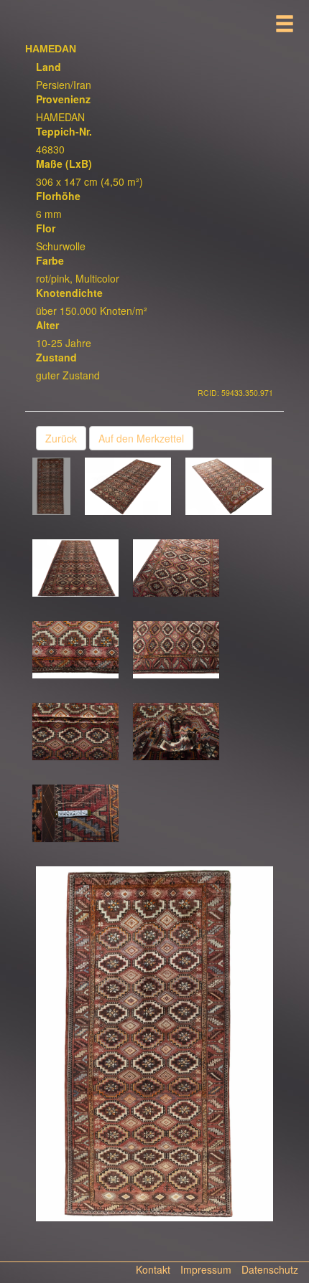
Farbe (50, 260)
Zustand (56, 357)
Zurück (61, 438)
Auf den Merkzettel (141, 438)
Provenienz (63, 99)
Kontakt (153, 1269)
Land (48, 67)
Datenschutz (269, 1269)
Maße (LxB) (64, 163)
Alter (47, 325)
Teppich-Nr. (64, 131)
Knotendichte (69, 292)
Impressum (205, 1269)
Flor (45, 228)
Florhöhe (58, 196)
